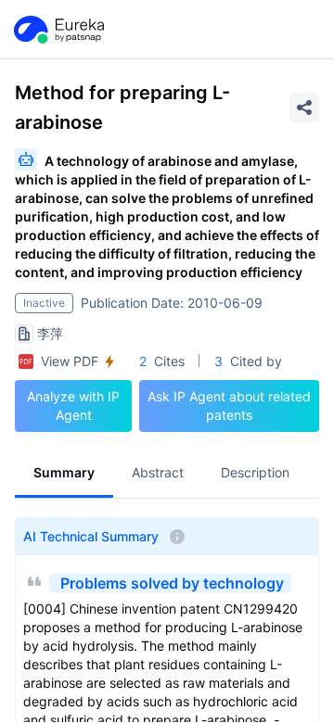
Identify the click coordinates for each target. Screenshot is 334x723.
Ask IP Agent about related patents (229, 405)
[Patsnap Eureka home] (57, 30)
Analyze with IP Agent (73, 405)
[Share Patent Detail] (304, 107)
